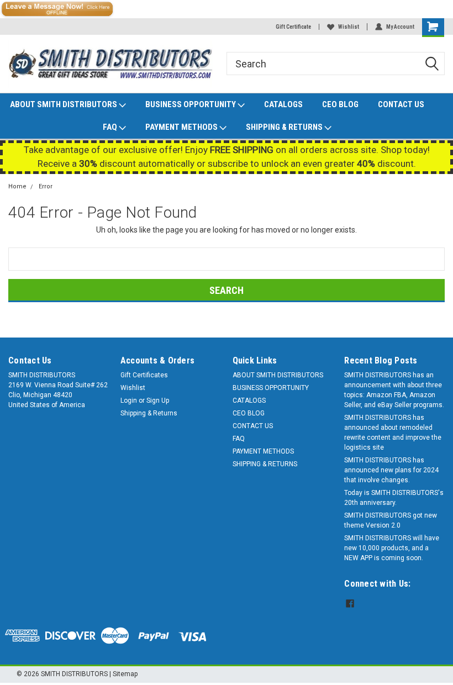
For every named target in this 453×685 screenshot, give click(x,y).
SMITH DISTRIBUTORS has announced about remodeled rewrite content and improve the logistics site (392, 432)
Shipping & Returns (148, 413)
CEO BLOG (340, 104)
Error (45, 186)
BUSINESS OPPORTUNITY (191, 104)
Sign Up (157, 400)
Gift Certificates (144, 375)
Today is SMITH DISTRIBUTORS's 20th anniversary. (394, 498)
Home (17, 186)
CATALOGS (283, 104)
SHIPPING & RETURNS (285, 127)
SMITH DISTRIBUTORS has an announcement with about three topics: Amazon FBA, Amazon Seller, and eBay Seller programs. (394, 390)
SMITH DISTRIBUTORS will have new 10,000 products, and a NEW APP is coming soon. (391, 548)
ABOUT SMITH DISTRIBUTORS (64, 104)
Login (128, 400)
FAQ (111, 127)
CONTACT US (401, 104)
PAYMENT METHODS (182, 127)
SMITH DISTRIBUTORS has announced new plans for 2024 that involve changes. (391, 470)
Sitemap (125, 674)
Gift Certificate (293, 27)
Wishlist (348, 27)
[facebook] (350, 603)
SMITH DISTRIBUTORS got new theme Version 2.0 (390, 520)
